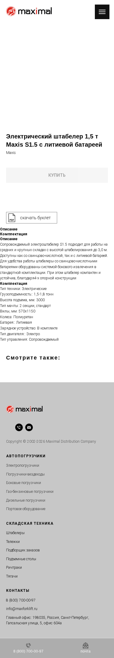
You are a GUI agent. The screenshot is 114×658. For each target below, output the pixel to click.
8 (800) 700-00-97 (21, 600)
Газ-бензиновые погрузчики (30, 491)
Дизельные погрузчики (25, 500)
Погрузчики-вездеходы (25, 474)
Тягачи (12, 576)
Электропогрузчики (22, 465)
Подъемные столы (21, 559)
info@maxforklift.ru (21, 609)
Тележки (13, 542)
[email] (29, 427)
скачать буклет (35, 217)
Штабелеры (15, 533)
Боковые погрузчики (23, 483)
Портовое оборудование (25, 509)
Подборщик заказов (23, 550)
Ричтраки (14, 567)
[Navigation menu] (102, 12)
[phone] (19, 427)
